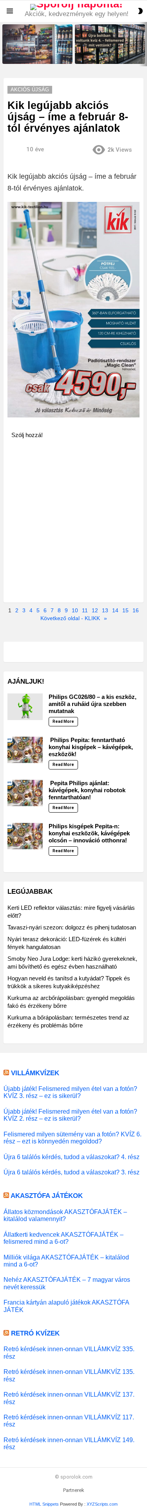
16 (135, 610)
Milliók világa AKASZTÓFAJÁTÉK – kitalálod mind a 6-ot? (66, 1261)
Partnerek (73, 1490)
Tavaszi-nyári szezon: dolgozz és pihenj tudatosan (71, 927)
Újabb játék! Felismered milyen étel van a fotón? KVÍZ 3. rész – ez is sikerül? (70, 1092)
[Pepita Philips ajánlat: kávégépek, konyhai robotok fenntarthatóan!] (25, 793)
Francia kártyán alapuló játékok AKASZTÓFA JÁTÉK (66, 1306)
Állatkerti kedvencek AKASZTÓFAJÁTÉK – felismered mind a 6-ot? (63, 1238)
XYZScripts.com (102, 1504)
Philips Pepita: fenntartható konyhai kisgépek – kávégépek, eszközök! (91, 747)
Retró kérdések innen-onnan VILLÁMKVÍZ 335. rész (69, 1352)
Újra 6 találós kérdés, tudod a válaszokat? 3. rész (72, 1172)
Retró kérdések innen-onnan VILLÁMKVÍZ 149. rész (69, 1443)
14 (115, 610)
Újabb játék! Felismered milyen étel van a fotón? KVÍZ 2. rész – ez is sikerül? (70, 1115)
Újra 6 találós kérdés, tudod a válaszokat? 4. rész (72, 1156)
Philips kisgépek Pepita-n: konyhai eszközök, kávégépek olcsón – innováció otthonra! (89, 833)
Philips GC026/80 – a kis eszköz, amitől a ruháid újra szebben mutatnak (92, 703)
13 (105, 610)
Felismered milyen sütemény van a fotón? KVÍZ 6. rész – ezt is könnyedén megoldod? (73, 1138)
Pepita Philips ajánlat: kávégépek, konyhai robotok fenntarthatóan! (87, 790)
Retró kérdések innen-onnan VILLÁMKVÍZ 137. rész (69, 1398)
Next (143, 44)
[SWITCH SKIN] (140, 11)
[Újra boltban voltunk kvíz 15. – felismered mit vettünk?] (37, 44)
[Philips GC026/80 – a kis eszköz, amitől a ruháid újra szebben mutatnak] (25, 706)
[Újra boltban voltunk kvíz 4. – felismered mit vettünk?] (110, 44)
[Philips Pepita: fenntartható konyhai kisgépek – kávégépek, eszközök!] (25, 750)
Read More (63, 721)
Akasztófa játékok (47, 1196)
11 (85, 610)
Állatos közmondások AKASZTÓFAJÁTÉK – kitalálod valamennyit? (65, 1215)
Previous (4, 44)
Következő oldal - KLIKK (70, 618)
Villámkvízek (35, 1073)
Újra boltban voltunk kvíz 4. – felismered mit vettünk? (106, 55)
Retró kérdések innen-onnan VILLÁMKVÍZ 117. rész (69, 1421)
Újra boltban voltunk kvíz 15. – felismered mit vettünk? (35, 55)
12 (95, 610)
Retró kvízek (35, 1333)
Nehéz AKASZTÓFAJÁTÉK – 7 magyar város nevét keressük (67, 1283)
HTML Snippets (44, 1504)
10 (75, 610)
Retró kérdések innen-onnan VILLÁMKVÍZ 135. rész (69, 1375)
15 (125, 610)
